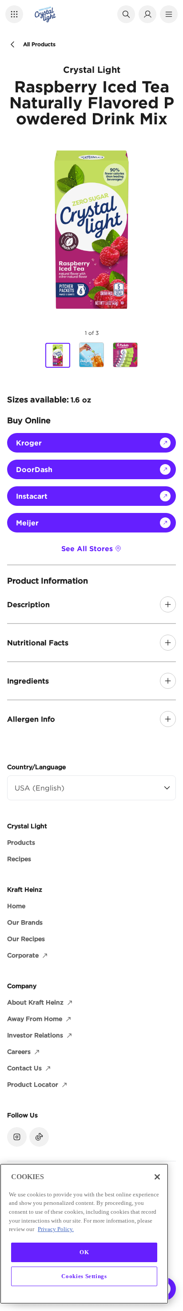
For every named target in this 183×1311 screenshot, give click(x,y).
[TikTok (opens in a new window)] (39, 1137)
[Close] (157, 1177)
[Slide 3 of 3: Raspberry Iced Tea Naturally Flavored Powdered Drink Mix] (125, 354)
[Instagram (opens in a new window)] (17, 1137)
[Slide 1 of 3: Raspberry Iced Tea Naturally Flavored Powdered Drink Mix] (57, 355)
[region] (84, 1234)
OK (84, 1252)
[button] (14, 14)
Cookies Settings (84, 1276)
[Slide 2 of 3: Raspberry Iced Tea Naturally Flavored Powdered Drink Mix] (91, 354)
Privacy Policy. (56, 1229)
